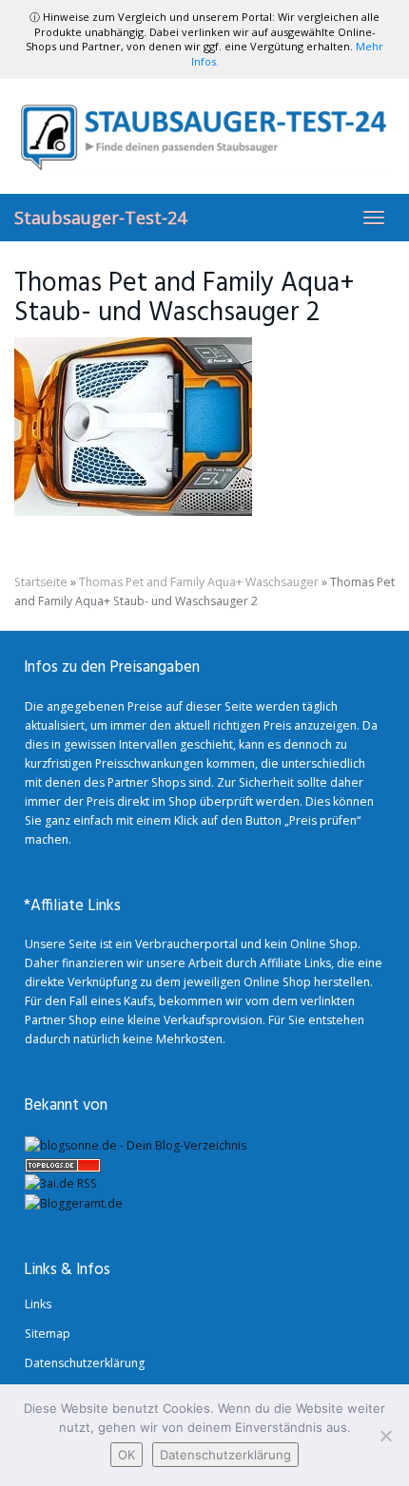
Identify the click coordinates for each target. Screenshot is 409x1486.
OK (126, 1454)
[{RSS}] (61, 1183)
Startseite (41, 582)
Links (38, 1304)
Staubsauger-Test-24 (100, 217)
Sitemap (47, 1333)
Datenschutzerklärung (85, 1363)
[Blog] (74, 1202)
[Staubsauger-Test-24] (204, 136)
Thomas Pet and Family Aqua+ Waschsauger (199, 582)
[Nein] (385, 1435)
